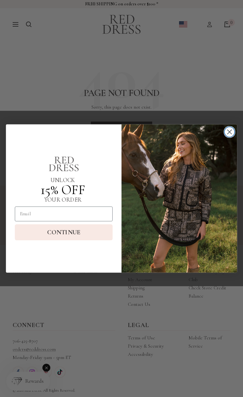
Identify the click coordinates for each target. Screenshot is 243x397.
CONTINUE (63, 232)
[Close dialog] (229, 132)
